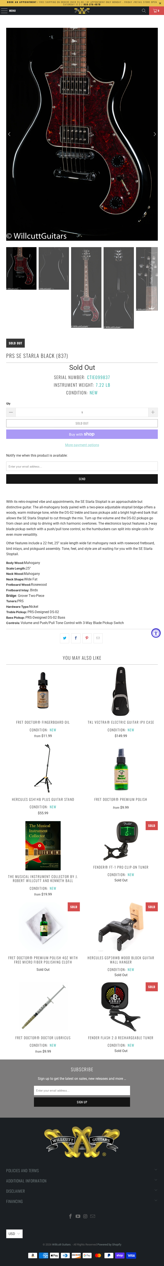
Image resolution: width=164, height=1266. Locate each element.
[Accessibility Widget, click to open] (156, 633)
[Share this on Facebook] (75, 638)
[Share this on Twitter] (64, 638)
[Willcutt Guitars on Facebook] (70, 1217)
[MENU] (2, 10)
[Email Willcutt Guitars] (93, 1217)
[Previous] (9, 134)
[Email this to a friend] (98, 638)
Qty (8, 403)
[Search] (144, 10)
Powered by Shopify (109, 1244)
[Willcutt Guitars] (82, 10)
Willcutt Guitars (61, 1244)
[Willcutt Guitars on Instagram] (85, 1217)
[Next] (154, 134)
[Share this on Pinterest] (87, 638)
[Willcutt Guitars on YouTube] (78, 1217)
